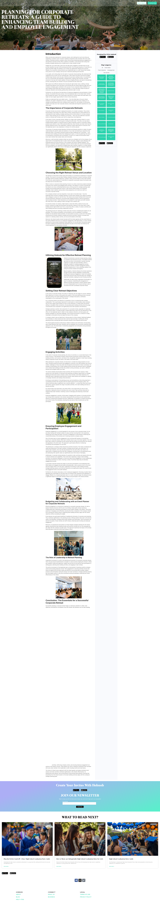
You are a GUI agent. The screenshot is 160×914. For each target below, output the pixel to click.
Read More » (6, 866)
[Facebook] (76, 880)
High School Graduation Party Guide (121, 859)
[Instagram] (80, 880)
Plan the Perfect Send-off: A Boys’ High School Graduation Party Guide (27, 859)
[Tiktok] (83, 880)
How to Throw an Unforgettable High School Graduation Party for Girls (79, 859)
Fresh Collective (102, 70)
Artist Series (107, 67)
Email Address (65, 801)
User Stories (106, 72)
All (102, 67)
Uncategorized (110, 70)
